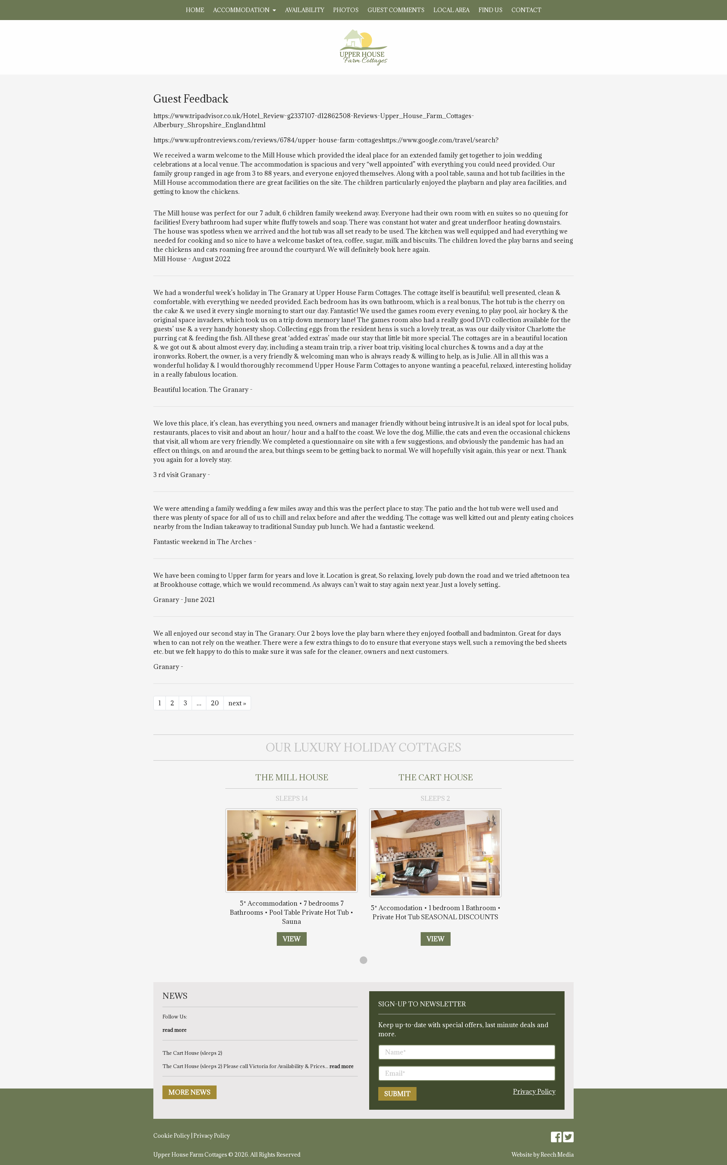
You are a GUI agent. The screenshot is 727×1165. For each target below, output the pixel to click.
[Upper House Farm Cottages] (363, 47)
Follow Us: (174, 1016)
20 (215, 703)
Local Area (452, 10)
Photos (346, 10)
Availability (304, 10)
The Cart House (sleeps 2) (192, 1053)
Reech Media (557, 1154)
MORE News (189, 1092)
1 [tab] (363, 960)
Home (195, 10)
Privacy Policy (534, 1091)
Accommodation (241, 10)
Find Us (490, 10)
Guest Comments (396, 10)
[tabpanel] (292, 859)
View (292, 939)
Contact (526, 10)
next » (237, 703)
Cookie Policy (171, 1135)
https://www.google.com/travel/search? (440, 140)
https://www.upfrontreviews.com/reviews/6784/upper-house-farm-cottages (267, 140)
